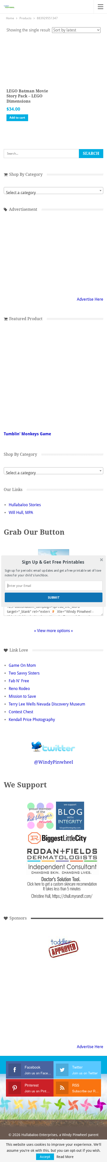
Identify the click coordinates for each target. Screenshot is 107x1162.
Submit (53, 597)
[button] (53, 562)
